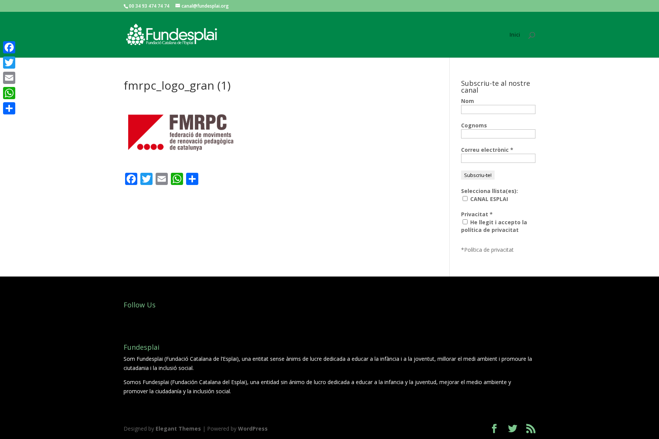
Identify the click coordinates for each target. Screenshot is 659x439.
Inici (515, 35)
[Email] (9, 77)
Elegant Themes (178, 428)
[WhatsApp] (9, 93)
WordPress (253, 428)
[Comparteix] (9, 108)
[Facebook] (9, 47)
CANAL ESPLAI (488, 199)
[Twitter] (9, 62)
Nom (467, 101)
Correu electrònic (487, 149)
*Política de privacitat (487, 249)
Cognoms (474, 125)
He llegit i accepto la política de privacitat (494, 226)
